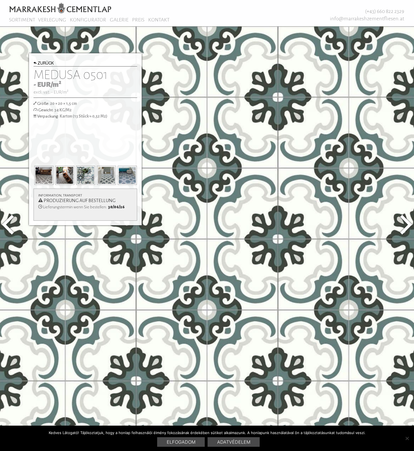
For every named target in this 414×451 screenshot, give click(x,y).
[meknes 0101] (406, 224)
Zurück (45, 64)
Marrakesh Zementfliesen (60, 8)
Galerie (119, 20)
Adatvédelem (233, 442)
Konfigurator (88, 20)
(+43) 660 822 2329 (384, 11)
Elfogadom (181, 442)
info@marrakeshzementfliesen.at (367, 18)
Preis (138, 20)
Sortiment (22, 20)
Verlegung (52, 20)
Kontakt (159, 20)
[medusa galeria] (44, 175)
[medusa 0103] (8, 224)
